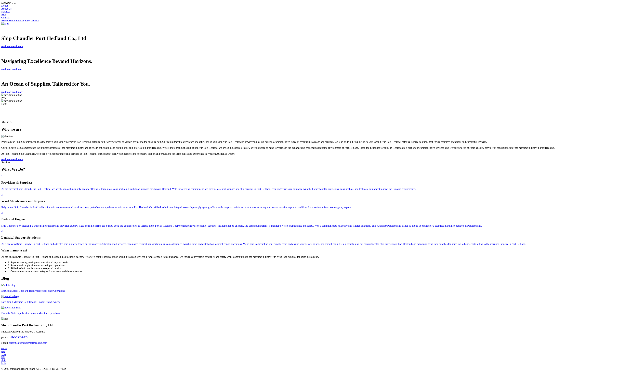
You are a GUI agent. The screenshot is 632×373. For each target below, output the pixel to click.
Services (5, 11)
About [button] (11, 20)
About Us (6, 8)
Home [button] (4, 20)
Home (4, 5)
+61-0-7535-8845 (18, 337)
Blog (3, 14)
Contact (5, 17)
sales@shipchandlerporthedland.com (28, 342)
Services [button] (19, 20)
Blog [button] (27, 20)
